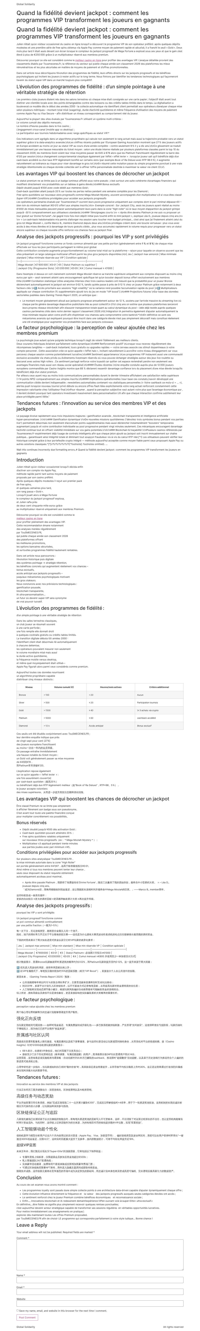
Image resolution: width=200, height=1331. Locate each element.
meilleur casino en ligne (88, 60)
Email (20, 1287)
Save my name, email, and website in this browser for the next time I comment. (63, 1311)
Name (21, 1275)
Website (21, 1299)
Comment (23, 1238)
